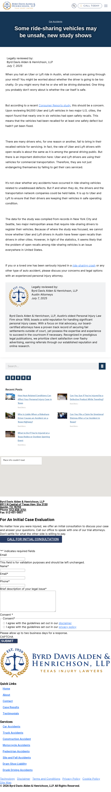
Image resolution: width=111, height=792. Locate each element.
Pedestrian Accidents (16, 751)
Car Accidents (55, 21)
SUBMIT (7, 641)
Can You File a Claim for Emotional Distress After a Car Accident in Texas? (87, 418)
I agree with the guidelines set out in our (39, 623)
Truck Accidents (13, 732)
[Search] (102, 366)
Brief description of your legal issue (23, 588)
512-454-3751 (17, 509)
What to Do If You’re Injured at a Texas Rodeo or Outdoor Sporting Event (34, 436)
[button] (105, 5)
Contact (8, 701)
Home (6, 688)
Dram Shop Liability (15, 763)
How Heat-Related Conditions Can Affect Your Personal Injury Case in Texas (35, 399)
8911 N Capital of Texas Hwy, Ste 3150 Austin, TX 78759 (24, 506)
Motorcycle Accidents (16, 745)
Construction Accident (17, 739)
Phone (5, 581)
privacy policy (67, 627)
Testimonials (11, 713)
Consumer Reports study (54, 105)
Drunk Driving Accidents (18, 770)
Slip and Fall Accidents (17, 757)
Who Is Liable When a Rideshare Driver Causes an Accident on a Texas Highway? (33, 418)
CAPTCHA (6, 636)
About (6, 694)
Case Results (11, 707)
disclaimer (65, 623)
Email (3, 554)
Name (4, 566)
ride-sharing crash (84, 265)
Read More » (22, 407)
